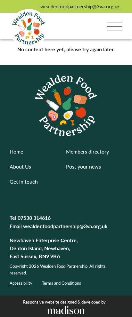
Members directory (87, 151)
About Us (20, 166)
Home (16, 151)
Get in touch (24, 181)
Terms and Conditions (61, 283)
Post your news (83, 166)
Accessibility (21, 283)
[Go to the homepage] (29, 28)
